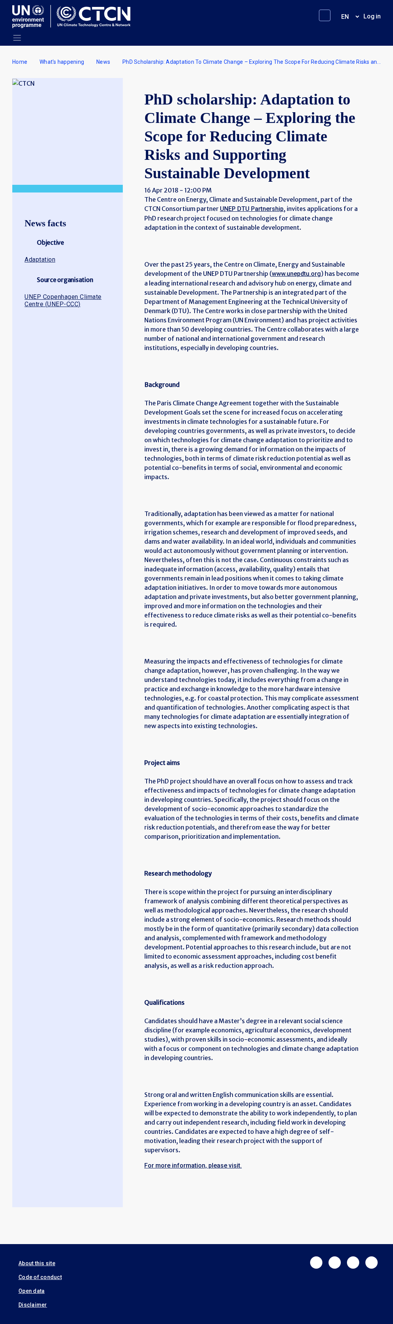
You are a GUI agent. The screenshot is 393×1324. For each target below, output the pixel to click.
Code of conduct (40, 1277)
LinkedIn (353, 1262)
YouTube (371, 1262)
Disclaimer (32, 1305)
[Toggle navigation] (17, 38)
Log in (372, 16)
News (103, 62)
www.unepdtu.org (296, 273)
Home (19, 62)
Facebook (316, 1262)
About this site (36, 1263)
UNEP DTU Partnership (252, 208)
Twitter (334, 1262)
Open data (31, 1291)
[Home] (74, 16)
